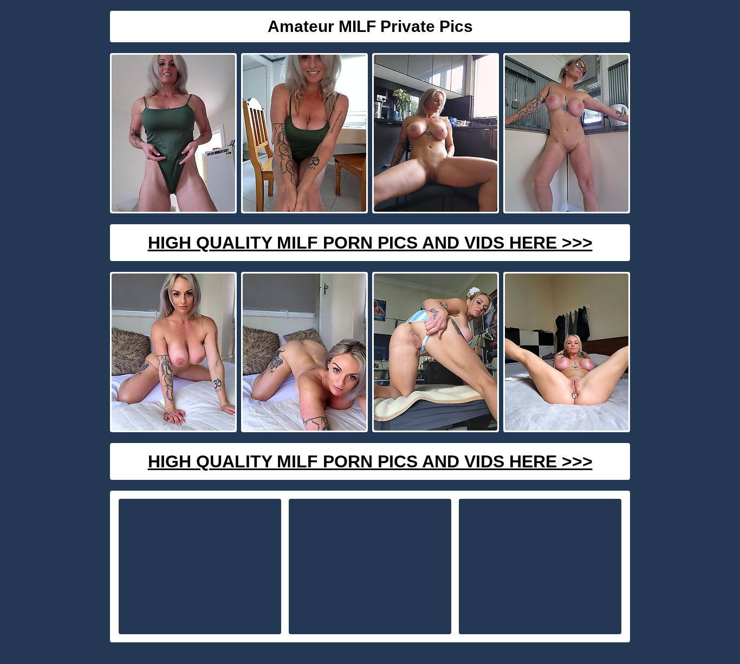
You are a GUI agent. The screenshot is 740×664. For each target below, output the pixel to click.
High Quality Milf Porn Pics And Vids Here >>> (370, 242)
